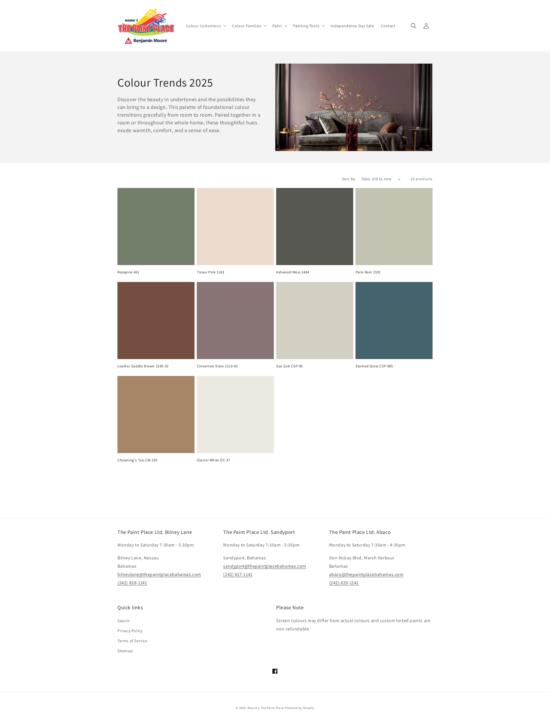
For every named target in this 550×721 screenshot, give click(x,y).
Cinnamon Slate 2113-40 (217, 366)
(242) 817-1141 (237, 574)
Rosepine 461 (128, 272)
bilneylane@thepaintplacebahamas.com (159, 574)
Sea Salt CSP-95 (289, 366)
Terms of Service (132, 640)
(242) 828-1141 (132, 583)
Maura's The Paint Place (265, 708)
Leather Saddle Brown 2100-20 (142, 366)
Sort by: (349, 178)
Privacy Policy (129, 630)
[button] (206, 26)
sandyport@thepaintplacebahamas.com (264, 566)
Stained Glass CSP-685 (374, 366)
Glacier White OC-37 (213, 460)
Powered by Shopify (299, 708)
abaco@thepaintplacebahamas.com (366, 574)
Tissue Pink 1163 (210, 272)
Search (123, 620)
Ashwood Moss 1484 (292, 272)
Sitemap (125, 650)
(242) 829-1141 (344, 583)
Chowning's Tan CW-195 (137, 460)
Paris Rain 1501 (368, 272)
